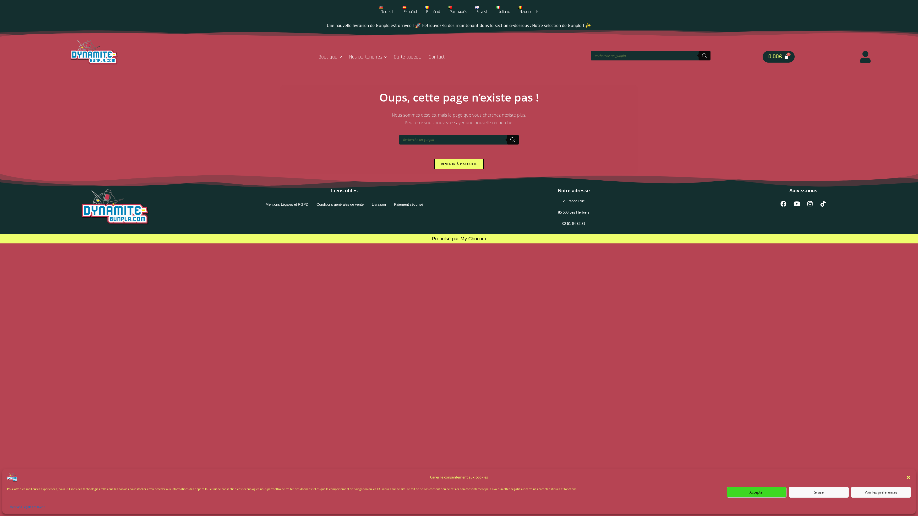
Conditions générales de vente (340, 204)
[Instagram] (810, 204)
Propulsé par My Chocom (459, 238)
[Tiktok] (823, 204)
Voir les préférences (881, 492)
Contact (437, 57)
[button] (908, 477)
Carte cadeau (407, 57)
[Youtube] (797, 204)
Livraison (379, 204)
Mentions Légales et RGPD (27, 507)
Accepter (756, 492)
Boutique (327, 57)
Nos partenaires (365, 57)
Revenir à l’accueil (459, 164)
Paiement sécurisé (408, 204)
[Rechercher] (704, 55)
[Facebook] (784, 204)
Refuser (819, 492)
